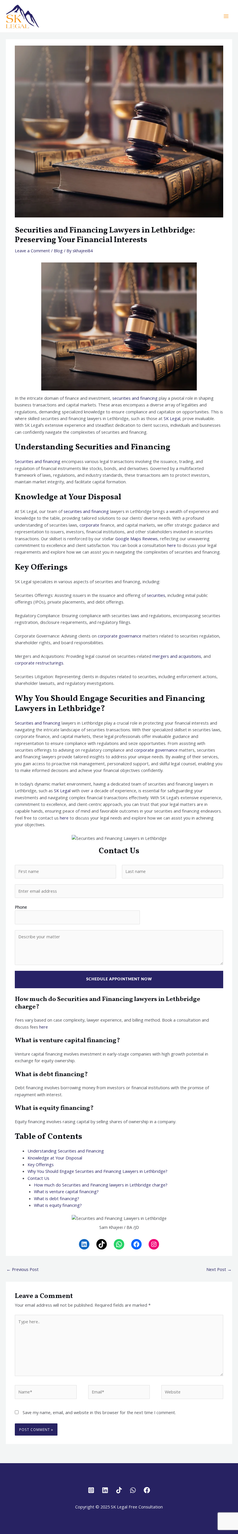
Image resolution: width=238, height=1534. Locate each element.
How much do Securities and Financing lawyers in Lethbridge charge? (100, 1185)
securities (156, 595)
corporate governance (119, 636)
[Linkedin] (105, 1490)
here (171, 545)
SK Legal (171, 418)
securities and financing (135, 398)
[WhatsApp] (119, 1244)
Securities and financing (37, 461)
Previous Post (22, 1269)
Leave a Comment (32, 250)
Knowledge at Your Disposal (55, 1158)
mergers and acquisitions (176, 656)
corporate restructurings (39, 663)
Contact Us (38, 1178)
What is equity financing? (58, 1205)
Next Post (219, 1269)
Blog (58, 250)
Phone (21, 907)
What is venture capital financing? (66, 1191)
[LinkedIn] (84, 1244)
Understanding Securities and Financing (66, 1151)
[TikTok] (101, 1244)
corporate (89, 525)
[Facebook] (136, 1244)
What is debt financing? (56, 1198)
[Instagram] (154, 1244)
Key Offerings (41, 1164)
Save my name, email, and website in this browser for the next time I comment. (99, 1412)
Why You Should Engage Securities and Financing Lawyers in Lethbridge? (97, 1171)
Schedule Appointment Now (119, 979)
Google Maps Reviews (136, 538)
